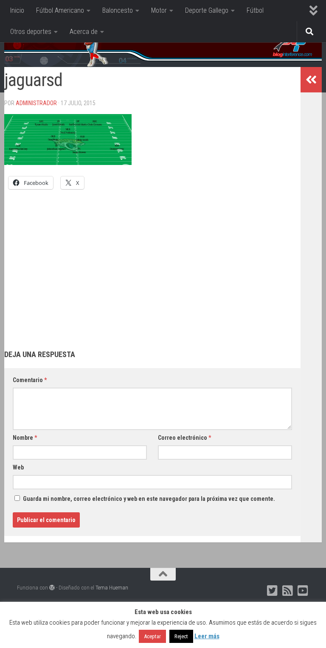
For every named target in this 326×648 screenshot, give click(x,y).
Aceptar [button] (152, 636)
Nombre (25, 437)
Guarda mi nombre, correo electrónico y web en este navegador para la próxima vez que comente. (149, 498)
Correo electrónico (184, 437)
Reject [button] (181, 636)
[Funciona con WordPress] (52, 587)
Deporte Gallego (206, 10)
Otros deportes (30, 32)
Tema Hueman (112, 587)
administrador (36, 103)
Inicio (17, 10)
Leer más (206, 636)
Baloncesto (117, 10)
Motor (159, 10)
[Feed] (288, 591)
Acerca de (84, 32)
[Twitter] (272, 591)
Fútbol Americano (60, 10)
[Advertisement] (152, 261)
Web (18, 467)
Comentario (30, 380)
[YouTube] (303, 591)
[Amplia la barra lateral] (311, 79)
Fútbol (255, 10)
